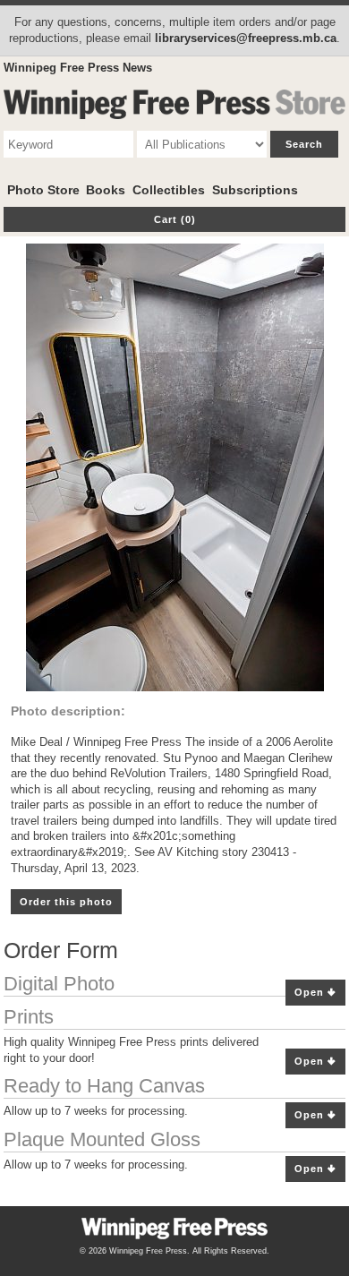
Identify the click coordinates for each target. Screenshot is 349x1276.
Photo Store (43, 190)
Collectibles (168, 190)
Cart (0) (175, 219)
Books (105, 190)
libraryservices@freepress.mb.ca (245, 38)
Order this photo (66, 901)
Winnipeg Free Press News (78, 67)
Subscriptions (255, 190)
